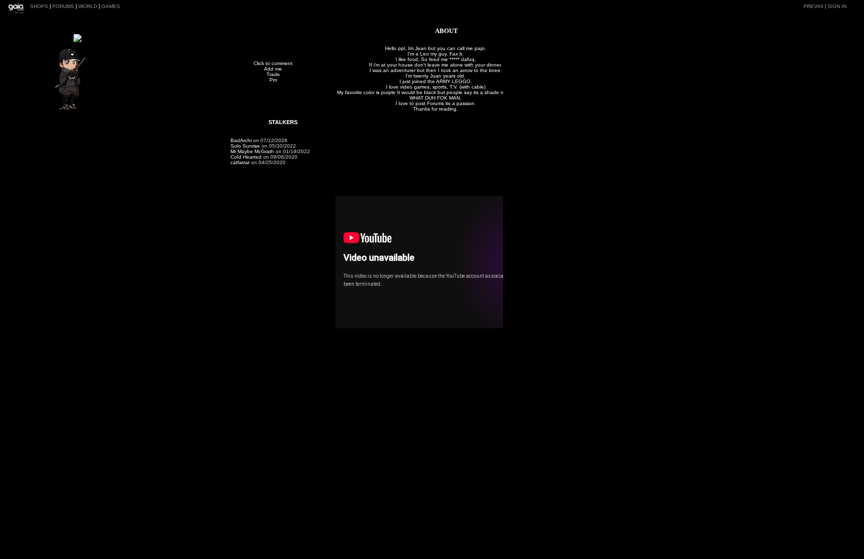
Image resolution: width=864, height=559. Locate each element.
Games (111, 6)
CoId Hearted (246, 157)
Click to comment (273, 63)
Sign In (837, 6)
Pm (273, 80)
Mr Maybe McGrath (252, 151)
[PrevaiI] (74, 108)
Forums (63, 6)
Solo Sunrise (245, 146)
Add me (273, 69)
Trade (273, 74)
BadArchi (241, 140)
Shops (39, 6)
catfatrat (240, 162)
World (87, 6)
